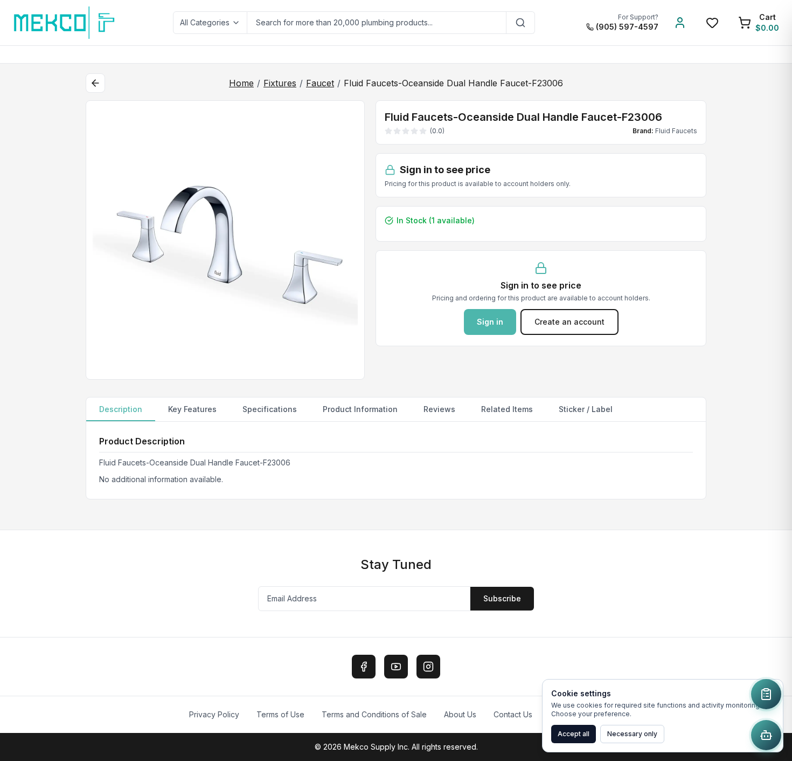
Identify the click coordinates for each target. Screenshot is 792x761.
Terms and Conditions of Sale (374, 714)
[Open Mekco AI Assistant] (766, 735)
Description (120, 409)
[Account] (680, 22)
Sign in (490, 321)
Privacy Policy (214, 714)
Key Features (192, 409)
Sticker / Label (586, 409)
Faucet (320, 83)
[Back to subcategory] (95, 83)
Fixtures (279, 83)
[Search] (520, 22)
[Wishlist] (712, 22)
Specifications (269, 409)
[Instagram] (428, 666)
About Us (460, 714)
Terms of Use (280, 714)
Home (241, 83)
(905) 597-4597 (627, 26)
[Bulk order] (766, 694)
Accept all (573, 734)
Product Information (360, 409)
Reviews (439, 409)
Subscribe (502, 598)
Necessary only (632, 734)
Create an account (569, 321)
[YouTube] (396, 666)
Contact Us (513, 714)
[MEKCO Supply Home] (65, 22)
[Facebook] (364, 666)
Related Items (507, 409)
